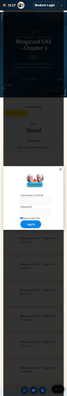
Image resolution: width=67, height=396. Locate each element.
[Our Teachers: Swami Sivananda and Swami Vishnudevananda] (21, 5)
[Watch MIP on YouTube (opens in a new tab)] (33, 390)
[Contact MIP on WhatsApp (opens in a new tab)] (24, 390)
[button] (60, 169)
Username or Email (31, 195)
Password (26, 207)
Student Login (45, 5)
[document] (33, 198)
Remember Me (31, 218)
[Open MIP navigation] (61, 5)
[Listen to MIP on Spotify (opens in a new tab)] (42, 390)
